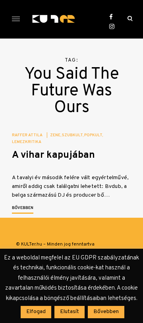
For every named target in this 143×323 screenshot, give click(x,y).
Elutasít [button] (69, 311)
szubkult (72, 135)
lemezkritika (26, 142)
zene (55, 135)
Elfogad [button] (36, 311)
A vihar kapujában (53, 155)
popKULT (93, 135)
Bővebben (22, 208)
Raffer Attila (27, 135)
